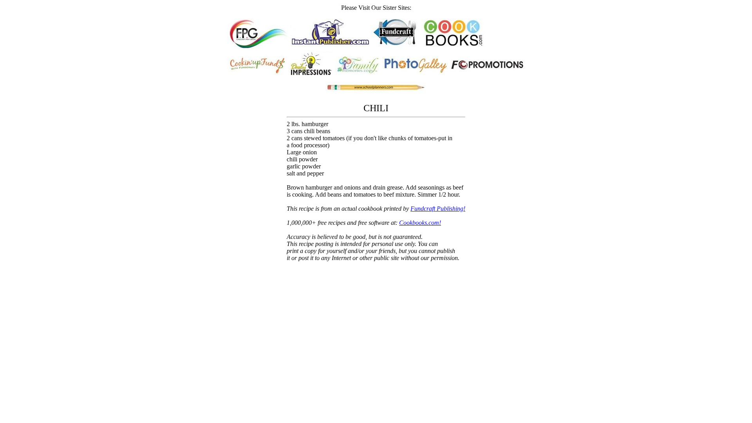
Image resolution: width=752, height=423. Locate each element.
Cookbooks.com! (420, 222)
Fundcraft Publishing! (437, 208)
